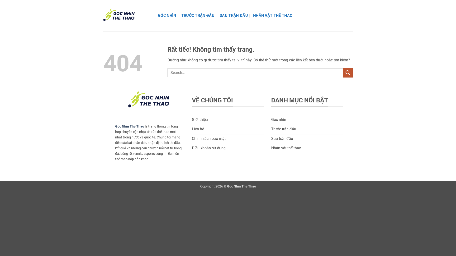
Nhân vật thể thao (272, 15)
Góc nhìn (167, 15)
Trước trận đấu (197, 15)
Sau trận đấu (234, 15)
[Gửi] (348, 72)
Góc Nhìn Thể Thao (129, 126)
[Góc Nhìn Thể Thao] (127, 15)
